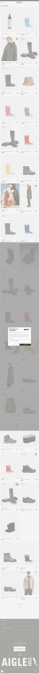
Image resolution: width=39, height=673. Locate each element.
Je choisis (13, 344)
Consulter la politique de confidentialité (14, 341)
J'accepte (25, 344)
